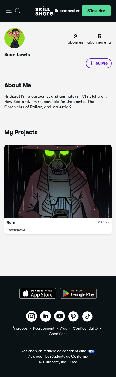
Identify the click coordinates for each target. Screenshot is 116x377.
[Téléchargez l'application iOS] (37, 293)
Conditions (58, 334)
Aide (63, 328)
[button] (8, 11)
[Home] (45, 11)
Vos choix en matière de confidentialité (54, 351)
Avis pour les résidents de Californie (58, 356)
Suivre (102, 63)
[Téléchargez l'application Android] (78, 293)
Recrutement (43, 328)
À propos (20, 328)
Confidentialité (85, 328)
